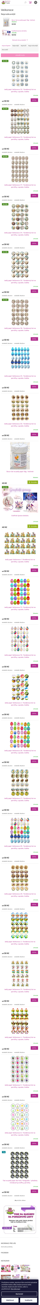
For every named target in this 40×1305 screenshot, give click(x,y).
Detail (34, 100)
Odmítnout (10, 1300)
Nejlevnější (16, 46)
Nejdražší (23, 46)
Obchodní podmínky (7, 1247)
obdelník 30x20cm (19, 105)
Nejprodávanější (33, 46)
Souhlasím (28, 1300)
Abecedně (5, 50)
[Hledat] (25, 2)
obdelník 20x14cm (7, 105)
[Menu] (36, 2)
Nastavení (19, 1294)
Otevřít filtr (20, 55)
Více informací (15, 1289)
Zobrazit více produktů (19, 40)
